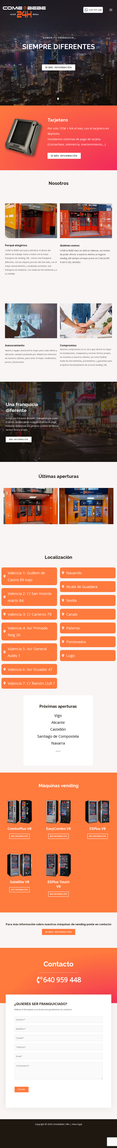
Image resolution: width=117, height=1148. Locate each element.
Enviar (21, 1089)
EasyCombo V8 (58, 829)
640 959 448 (62, 979)
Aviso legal (77, 1124)
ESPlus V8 (97, 829)
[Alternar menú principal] (111, 10)
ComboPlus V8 (19, 829)
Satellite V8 (19, 882)
